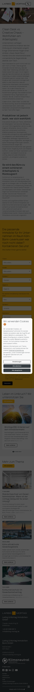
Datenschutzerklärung (16, 350)
